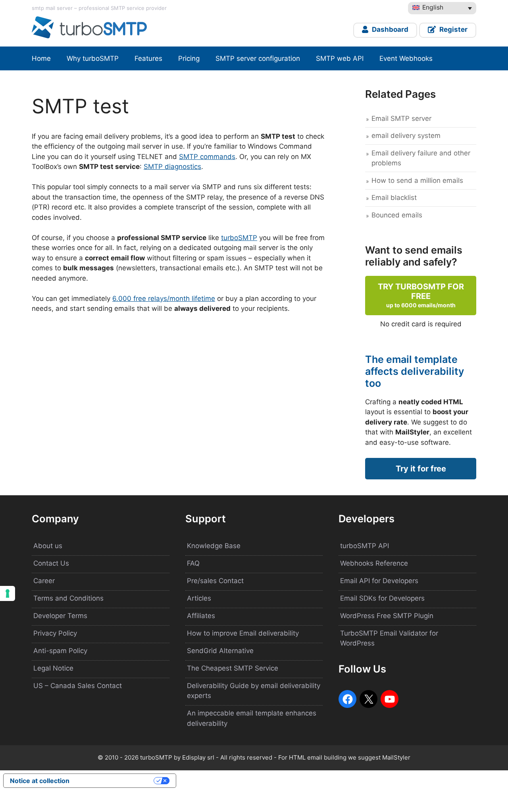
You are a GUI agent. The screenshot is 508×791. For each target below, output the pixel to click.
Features (148, 58)
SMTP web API (340, 58)
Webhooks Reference (374, 563)
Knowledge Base (214, 546)
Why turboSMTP (93, 58)
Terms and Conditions (68, 598)
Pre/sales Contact (215, 581)
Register (453, 29)
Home (41, 58)
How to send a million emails (417, 180)
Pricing (189, 58)
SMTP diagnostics (172, 167)
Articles (199, 598)
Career (44, 581)
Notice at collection (39, 781)
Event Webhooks (406, 58)
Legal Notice (53, 668)
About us (47, 546)
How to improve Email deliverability (243, 633)
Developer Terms (60, 616)
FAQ (193, 563)
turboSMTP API (364, 546)
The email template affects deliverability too (414, 371)
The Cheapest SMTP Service (232, 668)
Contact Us (51, 563)
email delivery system (406, 136)
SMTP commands (207, 157)
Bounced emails (396, 215)
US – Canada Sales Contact (77, 686)
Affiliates (201, 616)
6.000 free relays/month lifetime (163, 298)
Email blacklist (394, 198)
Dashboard (389, 29)
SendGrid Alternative (220, 651)
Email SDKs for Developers (382, 598)
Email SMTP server (401, 118)
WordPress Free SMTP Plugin (386, 616)
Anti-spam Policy (60, 651)
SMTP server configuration (258, 58)
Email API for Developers (379, 581)
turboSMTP (239, 238)
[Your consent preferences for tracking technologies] (7, 593)
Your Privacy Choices (115, 781)
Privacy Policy (55, 633)
